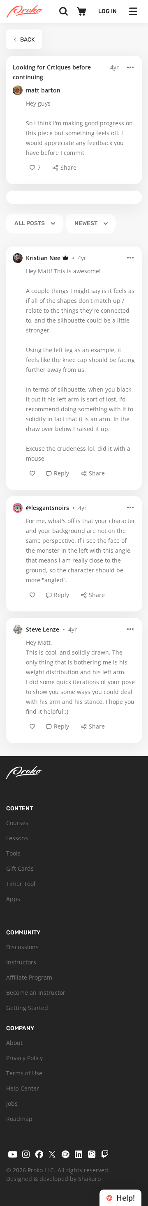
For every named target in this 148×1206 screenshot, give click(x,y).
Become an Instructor (35, 992)
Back (27, 39)
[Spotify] (65, 1154)
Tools (13, 853)
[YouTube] (13, 1154)
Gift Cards (20, 868)
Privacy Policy (24, 1058)
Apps (13, 899)
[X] (52, 1154)
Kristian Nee (43, 258)
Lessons (17, 838)
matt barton (43, 90)
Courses (17, 823)
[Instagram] (26, 1154)
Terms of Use (24, 1073)
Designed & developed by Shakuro (53, 1179)
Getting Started (27, 1008)
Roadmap (19, 1119)
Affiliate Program (29, 977)
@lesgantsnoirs (47, 508)
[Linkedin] (78, 1154)
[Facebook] (39, 1154)
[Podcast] (92, 1154)
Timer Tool (20, 884)
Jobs (12, 1103)
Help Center (22, 1088)
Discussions (22, 947)
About (14, 1043)
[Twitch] (105, 1154)
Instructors (21, 962)
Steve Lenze (42, 629)
